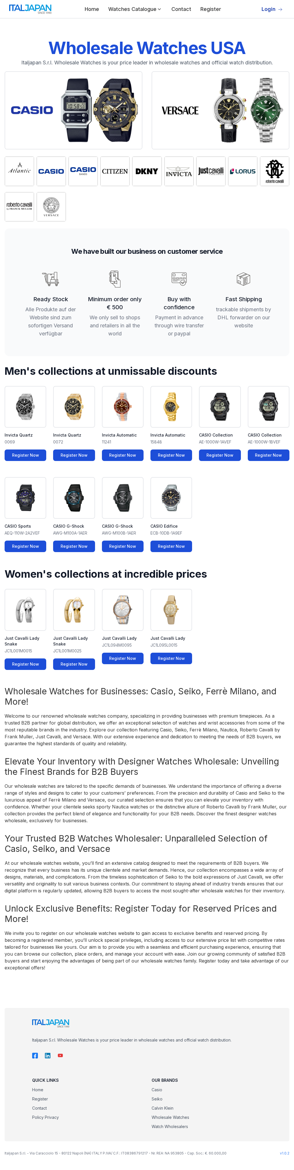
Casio (157, 1089)
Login (269, 9)
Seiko (157, 1098)
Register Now (25, 455)
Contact (181, 9)
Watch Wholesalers (170, 1126)
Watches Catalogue (132, 9)
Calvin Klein (162, 1108)
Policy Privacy (45, 1117)
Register (210, 9)
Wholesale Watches (170, 1117)
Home (92, 9)
